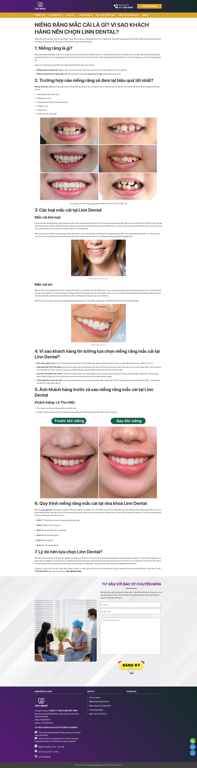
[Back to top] (193, 764)
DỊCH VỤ (70, 15)
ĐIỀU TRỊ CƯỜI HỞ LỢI (98, 714)
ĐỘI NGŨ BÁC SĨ (86, 15)
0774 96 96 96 (44, 757)
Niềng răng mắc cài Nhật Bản (100, 706)
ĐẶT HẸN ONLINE (149, 6)
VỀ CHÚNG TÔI (55, 15)
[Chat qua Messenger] (193, 753)
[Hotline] (193, 741)
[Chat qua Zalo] (193, 747)
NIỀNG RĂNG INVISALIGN (99, 702)
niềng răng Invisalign (95, 74)
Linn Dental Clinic (95, 765)
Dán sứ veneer (94, 697)
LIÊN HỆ (145, 15)
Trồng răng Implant (96, 710)
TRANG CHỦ (40, 15)
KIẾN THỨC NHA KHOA (129, 15)
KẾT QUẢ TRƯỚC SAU (105, 15)
